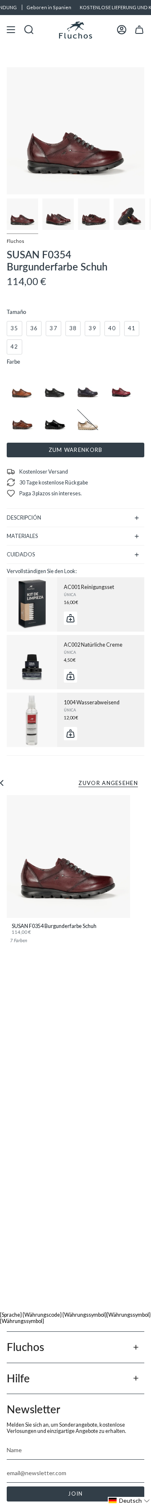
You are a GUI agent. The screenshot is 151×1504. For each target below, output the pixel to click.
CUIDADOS (21, 554)
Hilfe (18, 1378)
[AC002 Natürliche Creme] (32, 662)
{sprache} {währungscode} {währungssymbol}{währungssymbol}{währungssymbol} (75, 1318)
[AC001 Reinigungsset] (32, 604)
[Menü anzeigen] (11, 30)
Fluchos (15, 241)
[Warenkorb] (139, 30)
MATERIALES (22, 536)
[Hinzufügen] (70, 618)
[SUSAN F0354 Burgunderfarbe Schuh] (68, 856)
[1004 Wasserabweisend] (32, 720)
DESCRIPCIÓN (24, 518)
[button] (129, 1500)
